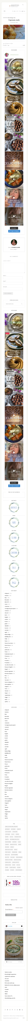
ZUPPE (6, 701)
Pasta (6, 641)
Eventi (6, 621)
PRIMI (20, 852)
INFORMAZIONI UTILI (14, 839)
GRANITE (7, 626)
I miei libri (7, 980)
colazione (7, 606)
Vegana (7, 870)
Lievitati (6, 630)
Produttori (7, 662)
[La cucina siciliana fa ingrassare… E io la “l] (14, 86)
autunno (13, 829)
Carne (6, 604)
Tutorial (6, 691)
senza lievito (15, 862)
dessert (6, 613)
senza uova (8, 864)
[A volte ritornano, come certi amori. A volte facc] (14, 142)
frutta (6, 839)
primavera (14, 852)
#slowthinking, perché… (10, 998)
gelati (6, 623)
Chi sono (7, 978)
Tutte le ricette (8, 972)
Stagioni (7, 686)
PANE (6, 639)
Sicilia (18, 864)
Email (4, 281)
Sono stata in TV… (9, 996)
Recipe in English (9, 667)
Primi (6, 658)
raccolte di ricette (9, 665)
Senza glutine (8, 684)
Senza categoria (8, 682)
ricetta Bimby (14, 854)
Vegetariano (19, 870)
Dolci (6, 615)
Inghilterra (8, 841)
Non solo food (9, 849)
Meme (19, 844)
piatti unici (7, 649)
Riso (6, 675)
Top (23, 1018)
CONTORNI (7, 834)
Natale (12, 847)
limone (7, 844)
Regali (6, 669)
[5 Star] (7, 17)
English (6, 617)
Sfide (13, 864)
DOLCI (13, 834)
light (19, 841)
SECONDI (13, 857)
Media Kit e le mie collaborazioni (12, 985)
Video (6, 699)
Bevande (7, 600)
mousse (7, 847)
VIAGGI (6, 991)
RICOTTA (7, 857)
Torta (6, 688)
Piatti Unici (8, 852)
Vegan (6, 693)
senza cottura (8, 859)
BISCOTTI (7, 602)
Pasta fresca (8, 645)
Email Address (9, 909)
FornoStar (10, 926)
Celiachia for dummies (10, 976)
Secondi (7, 680)
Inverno (6, 628)
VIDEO (6, 993)
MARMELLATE (8, 636)
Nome (4, 275)
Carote (18, 829)
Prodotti (7, 660)
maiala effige (13, 844)
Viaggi (6, 697)
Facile (11, 836)
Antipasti (7, 593)
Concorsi (15, 831)
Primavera (7, 656)
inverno (14, 841)
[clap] (7, 962)
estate (6, 619)
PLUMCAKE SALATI (9, 654)
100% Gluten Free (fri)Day (11, 826)
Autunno (7, 595)
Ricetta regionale (9, 671)
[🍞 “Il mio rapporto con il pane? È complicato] (14, 216)
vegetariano (7, 695)
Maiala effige (8, 634)
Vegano (12, 870)
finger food (18, 836)
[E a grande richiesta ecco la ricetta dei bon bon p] (14, 123)
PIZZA (6, 652)
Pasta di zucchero (9, 643)
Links (6, 987)
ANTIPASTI (7, 829)
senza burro (19, 857)
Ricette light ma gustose (10, 974)
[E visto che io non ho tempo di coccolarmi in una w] (14, 105)
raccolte (7, 854)
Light (6, 632)
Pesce (6, 647)
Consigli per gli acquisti (10, 608)
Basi (6, 597)
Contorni (7, 610)
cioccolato (8, 831)
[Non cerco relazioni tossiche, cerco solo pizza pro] (14, 198)
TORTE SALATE (13, 867)
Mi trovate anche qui (9, 983)
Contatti (6, 989)
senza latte (8, 862)
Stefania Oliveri (8, 43)
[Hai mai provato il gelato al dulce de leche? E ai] (14, 68)
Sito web (5, 286)
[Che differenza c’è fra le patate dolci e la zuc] (14, 179)
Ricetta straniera (9, 673)
